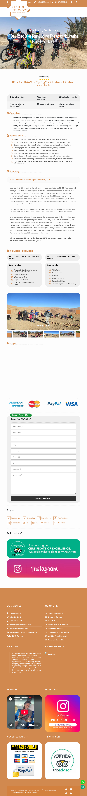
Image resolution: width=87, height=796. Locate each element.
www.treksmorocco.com (19, 628)
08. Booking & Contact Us (54, 640)
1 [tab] (38, 326)
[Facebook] (76, 2)
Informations (22, 790)
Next (78, 312)
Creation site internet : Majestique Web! (23, 793)
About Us (13, 790)
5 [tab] (47, 326)
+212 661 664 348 (43, 2)
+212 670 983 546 (60, 2)
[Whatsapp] (83, 782)
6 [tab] (49, 326)
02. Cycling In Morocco (53, 617)
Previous (9, 312)
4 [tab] (44, 326)
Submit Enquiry (43, 498)
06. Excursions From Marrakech (57, 632)
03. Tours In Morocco (53, 621)
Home (31, 30)
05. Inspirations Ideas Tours (55, 628)
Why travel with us (35, 790)
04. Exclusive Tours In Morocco (56, 625)
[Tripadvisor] (83, 787)
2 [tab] (40, 326)
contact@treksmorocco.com (20, 625)
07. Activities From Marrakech (56, 636)
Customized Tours (49, 790)
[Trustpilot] (71, 2)
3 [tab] (42, 326)
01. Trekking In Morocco (54, 613)
